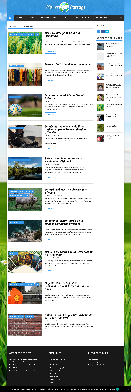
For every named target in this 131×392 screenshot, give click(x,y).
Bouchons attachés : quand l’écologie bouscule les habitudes (114, 55)
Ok (117, 389)
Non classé (13, 253)
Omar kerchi (48, 39)
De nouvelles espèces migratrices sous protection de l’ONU (114, 75)
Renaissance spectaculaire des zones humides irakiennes (113, 126)
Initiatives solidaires (16, 195)
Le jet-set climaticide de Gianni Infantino (64, 96)
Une (37, 34)
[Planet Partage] (10, 18)
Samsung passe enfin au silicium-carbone (113, 115)
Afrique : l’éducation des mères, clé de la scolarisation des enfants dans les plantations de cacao (113, 97)
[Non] (129, 389)
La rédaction (48, 195)
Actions (19, 18)
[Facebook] (103, 31)
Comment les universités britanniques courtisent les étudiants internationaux (114, 85)
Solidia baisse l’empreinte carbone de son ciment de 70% (68, 316)
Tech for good (101, 18)
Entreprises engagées (49, 18)
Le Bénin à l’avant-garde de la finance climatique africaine (64, 222)
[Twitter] (107, 31)
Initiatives (67, 18)
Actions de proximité (16, 191)
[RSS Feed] (98, 31)
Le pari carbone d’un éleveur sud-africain (66, 191)
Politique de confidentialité (98, 365)
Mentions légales (94, 362)
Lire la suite (51, 52)
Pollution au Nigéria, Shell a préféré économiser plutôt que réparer (114, 45)
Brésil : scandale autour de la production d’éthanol (63, 160)
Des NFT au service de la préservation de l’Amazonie (69, 253)
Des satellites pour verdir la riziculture (62, 34)
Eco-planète (32, 18)
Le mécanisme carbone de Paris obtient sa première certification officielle (65, 129)
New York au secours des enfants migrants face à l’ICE (114, 64)
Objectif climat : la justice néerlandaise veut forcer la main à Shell (67, 286)
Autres (12, 97)
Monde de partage (83, 18)
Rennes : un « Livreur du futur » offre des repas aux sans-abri (114, 137)
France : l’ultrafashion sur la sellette (68, 64)
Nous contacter (93, 359)
